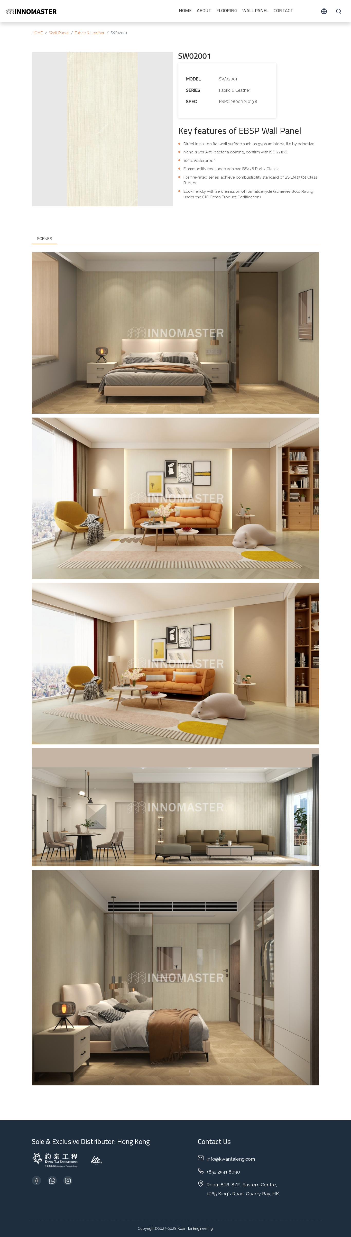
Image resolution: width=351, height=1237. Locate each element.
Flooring (226, 11)
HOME (185, 11)
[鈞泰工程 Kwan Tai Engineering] (31, 11)
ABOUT (204, 11)
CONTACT (283, 11)
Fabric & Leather (89, 33)
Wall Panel (255, 11)
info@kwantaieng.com (231, 1159)
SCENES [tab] (44, 238)
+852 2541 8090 (223, 1172)
